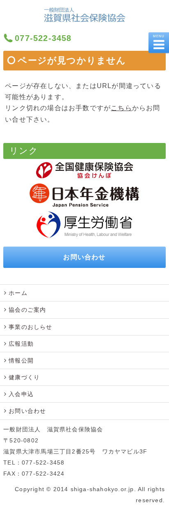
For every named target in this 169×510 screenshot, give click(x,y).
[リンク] (84, 170)
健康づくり (24, 377)
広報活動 (21, 343)
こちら (121, 107)
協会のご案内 (27, 309)
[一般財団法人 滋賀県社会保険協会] (85, 17)
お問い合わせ (84, 257)
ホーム (18, 293)
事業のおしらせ (30, 327)
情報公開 (21, 360)
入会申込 (21, 394)
